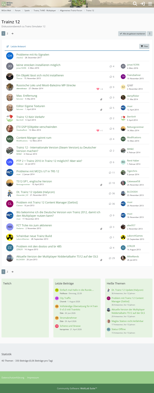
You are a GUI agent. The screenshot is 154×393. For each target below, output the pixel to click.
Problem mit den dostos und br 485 (39, 246)
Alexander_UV (22, 195)
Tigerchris (132, 170)
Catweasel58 (133, 181)
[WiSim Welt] (7, 4)
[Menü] (150, 4)
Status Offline (119, 329)
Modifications (22, 140)
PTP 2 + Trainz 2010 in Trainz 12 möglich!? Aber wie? (49, 161)
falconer (19, 99)
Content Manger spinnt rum (33, 137)
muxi (129, 106)
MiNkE (19, 154)
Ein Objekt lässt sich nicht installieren (40, 75)
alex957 (131, 225)
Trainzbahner (134, 74)
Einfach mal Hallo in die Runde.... (77, 289)
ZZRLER (19, 249)
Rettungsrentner (135, 126)
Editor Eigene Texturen (30, 106)
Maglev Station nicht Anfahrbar (127, 321)
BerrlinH (19, 120)
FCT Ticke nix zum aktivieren (34, 225)
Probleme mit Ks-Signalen (32, 54)
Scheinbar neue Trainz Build (34, 236)
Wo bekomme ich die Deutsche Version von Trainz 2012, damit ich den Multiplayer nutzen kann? (58, 213)
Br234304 (132, 191)
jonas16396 (21, 68)
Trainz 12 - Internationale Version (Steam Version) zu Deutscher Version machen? (56, 149)
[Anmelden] (143, 4)
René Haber (133, 160)
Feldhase (63, 293)
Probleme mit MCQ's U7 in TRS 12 (37, 171)
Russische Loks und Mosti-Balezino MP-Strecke (46, 85)
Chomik (63, 301)
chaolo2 (19, 57)
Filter (146, 46)
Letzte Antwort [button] (18, 46)
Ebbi (61, 313)
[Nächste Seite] (12, 33)
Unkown (19, 164)
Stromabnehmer (68, 317)
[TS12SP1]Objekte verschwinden (36, 127)
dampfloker (133, 95)
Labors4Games (22, 239)
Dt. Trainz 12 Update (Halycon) (35, 192)
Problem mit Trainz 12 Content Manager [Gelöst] (47, 202)
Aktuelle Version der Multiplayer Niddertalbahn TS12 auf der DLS (57, 256)
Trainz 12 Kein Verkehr (30, 117)
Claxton (19, 205)
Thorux (19, 78)
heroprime (64, 329)
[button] (149, 33)
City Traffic (65, 297)
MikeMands (133, 256)
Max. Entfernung (26, 95)
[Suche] (135, 4)
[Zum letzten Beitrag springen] (123, 66)
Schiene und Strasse (70, 325)
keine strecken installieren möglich (38, 65)
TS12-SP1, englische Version (34, 181)
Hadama (20, 228)
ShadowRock (21, 130)
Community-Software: (77, 388)
